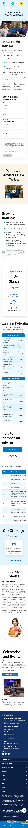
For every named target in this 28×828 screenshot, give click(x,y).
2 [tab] (12, 560)
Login (21, 3)
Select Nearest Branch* (8, 121)
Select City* (5, 133)
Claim (3, 791)
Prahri (3, 775)
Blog (3, 783)
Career (3, 787)
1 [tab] (11, 198)
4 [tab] (15, 560)
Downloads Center (7, 763)
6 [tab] (18, 560)
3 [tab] (14, 198)
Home (3, 8)
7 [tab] (20, 560)
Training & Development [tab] (12, 456)
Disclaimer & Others (7, 767)
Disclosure (4, 771)
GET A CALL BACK (25, 822)
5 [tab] (17, 560)
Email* (4, 108)
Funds (3, 779)
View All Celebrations (10, 674)
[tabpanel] (14, 191)
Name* (4, 102)
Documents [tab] (12, 450)
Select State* (6, 127)
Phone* (5, 114)
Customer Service (6, 759)
